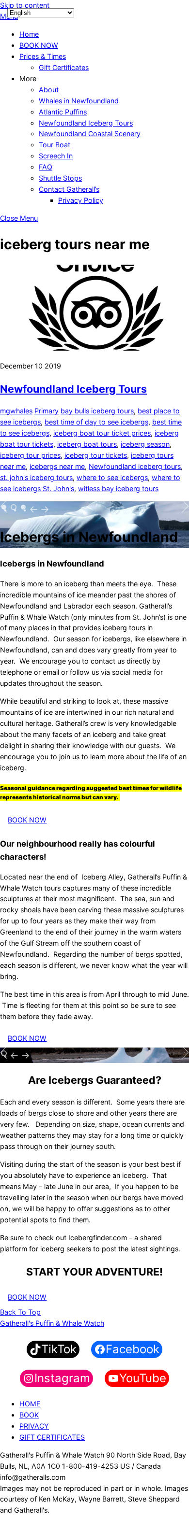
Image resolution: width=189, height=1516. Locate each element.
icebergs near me (57, 466)
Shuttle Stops (60, 178)
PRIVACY (34, 1426)
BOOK (29, 1415)
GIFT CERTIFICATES (52, 1437)
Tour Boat (54, 145)
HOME (30, 1404)
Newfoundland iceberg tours (135, 466)
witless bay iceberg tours (118, 488)
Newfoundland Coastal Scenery (90, 133)
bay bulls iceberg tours (97, 411)
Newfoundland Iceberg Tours (86, 123)
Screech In (56, 156)
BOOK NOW (38, 45)
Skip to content (24, 5)
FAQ (45, 167)
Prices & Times (42, 56)
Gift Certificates (64, 67)
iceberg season (145, 444)
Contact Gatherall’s (69, 189)
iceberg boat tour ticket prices (102, 433)
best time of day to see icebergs (96, 422)
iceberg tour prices (30, 455)
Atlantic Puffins (63, 112)
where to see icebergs (112, 477)
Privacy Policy (80, 200)
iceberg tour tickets (95, 455)
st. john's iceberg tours (36, 477)
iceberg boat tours (87, 444)
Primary (46, 411)
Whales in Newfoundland (79, 101)
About (49, 89)
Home (29, 34)
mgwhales (16, 411)
